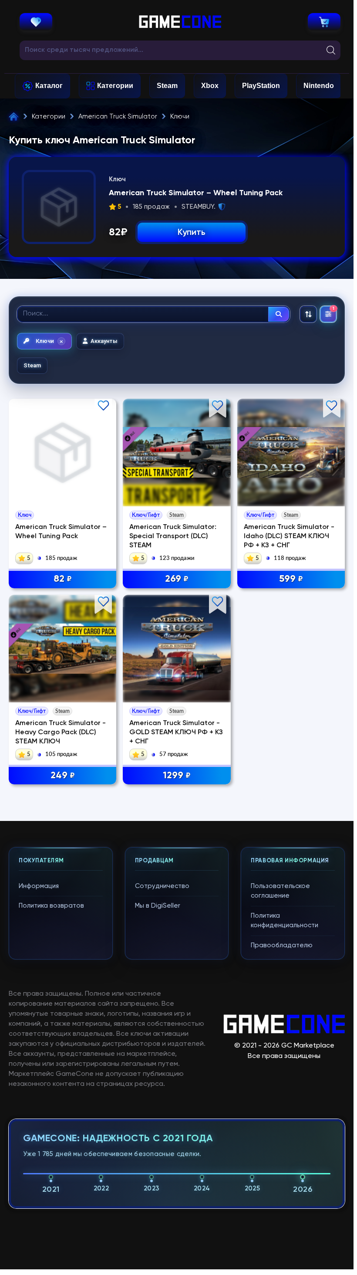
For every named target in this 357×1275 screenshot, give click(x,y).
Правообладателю (282, 945)
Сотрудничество (162, 886)
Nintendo (318, 85)
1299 (177, 775)
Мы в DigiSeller (157, 905)
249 (63, 775)
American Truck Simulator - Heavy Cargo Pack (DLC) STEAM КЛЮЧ (60, 732)
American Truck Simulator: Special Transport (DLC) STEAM (172, 536)
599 (291, 579)
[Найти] (278, 314)
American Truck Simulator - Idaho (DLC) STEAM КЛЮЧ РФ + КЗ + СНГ (289, 536)
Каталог (49, 85)
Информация (39, 886)
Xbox (210, 85)
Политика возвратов (51, 905)
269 (177, 579)
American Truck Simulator (117, 116)
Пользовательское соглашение (280, 891)
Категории (115, 85)
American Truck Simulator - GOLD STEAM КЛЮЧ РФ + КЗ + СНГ (176, 732)
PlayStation (261, 85)
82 (63, 579)
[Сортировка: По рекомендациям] (308, 314)
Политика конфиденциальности (284, 920)
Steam (167, 85)
